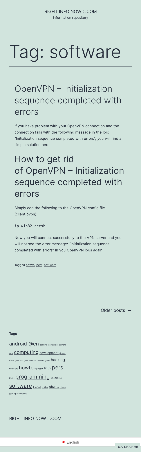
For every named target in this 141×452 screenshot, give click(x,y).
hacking (58, 359)
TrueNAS (37, 387)
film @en (24, 360)
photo (12, 378)
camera (62, 345)
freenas (40, 360)
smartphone (56, 378)
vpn (16, 393)
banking (43, 345)
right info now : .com (70, 11)
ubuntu (54, 386)
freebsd (32, 360)
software (50, 265)
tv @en (45, 387)
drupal (62, 353)
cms (11, 353)
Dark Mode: (125, 447)
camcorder (53, 345)
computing (26, 352)
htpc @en (39, 369)
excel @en (14, 360)
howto (30, 265)
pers (39, 265)
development (49, 353)
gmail (47, 360)
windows (23, 393)
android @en (24, 344)
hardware (13, 369)
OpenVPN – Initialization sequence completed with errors (68, 100)
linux (47, 368)
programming (32, 376)
